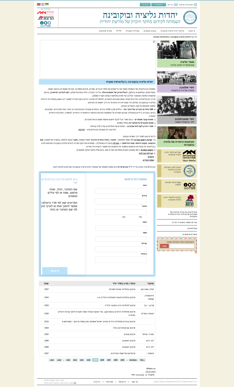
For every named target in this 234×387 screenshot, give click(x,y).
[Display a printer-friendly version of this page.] (146, 375)
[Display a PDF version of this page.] (137, 375)
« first (142, 360)
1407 (109, 360)
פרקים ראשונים (128, 340)
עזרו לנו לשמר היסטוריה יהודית (184, 222)
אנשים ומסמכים (150, 31)
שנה (46, 283)
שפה (145, 233)
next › (59, 360)
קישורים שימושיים (190, 234)
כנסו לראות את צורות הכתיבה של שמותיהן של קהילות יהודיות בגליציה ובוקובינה (182, 214)
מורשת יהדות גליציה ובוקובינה (172, 31)
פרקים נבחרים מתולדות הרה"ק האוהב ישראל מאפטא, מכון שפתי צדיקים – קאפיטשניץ (98, 321)
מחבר (144, 206)
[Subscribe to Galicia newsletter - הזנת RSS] (196, 252)
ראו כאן (82, 129)
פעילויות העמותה (132, 31)
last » (52, 360)
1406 (116, 360)
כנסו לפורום (192, 228)
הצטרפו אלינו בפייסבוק (186, 5)
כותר (145, 185)
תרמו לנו (145, 4)
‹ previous (133, 360)
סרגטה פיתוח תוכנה (51, 383)
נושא (145, 222)
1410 (88, 360)
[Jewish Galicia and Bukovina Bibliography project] (38, 5)
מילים (144, 196)
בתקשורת (158, 4)
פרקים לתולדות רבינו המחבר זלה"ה (120, 305)
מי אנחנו (191, 31)
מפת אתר (109, 382)
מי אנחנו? (122, 382)
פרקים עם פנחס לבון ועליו (124, 328)
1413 (68, 360)
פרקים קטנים (129, 334)
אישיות (144, 254)
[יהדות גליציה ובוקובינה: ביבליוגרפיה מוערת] (43, 5)
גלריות (118, 31)
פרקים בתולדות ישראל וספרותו (122, 289)
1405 (122, 360)
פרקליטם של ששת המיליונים (123, 353)
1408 (102, 360)
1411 (82, 360)
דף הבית (193, 37)
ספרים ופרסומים (105, 31)
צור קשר (170, 5)
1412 (75, 360)
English (151, 375)
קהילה (144, 243)
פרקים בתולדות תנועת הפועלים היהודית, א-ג (116, 297)
